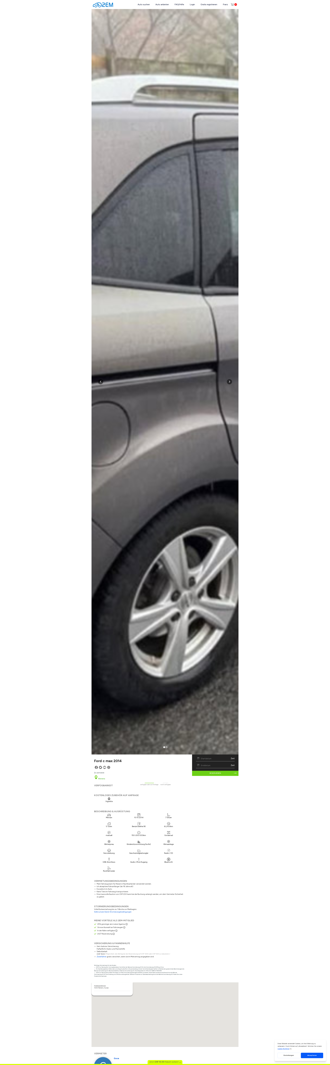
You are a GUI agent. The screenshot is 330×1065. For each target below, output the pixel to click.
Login (192, 4)
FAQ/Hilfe (179, 4)
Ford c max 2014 (108, 761)
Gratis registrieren (209, 4)
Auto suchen (144, 4)
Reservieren (215, 773)
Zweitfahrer (101, 957)
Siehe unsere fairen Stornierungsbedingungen (112, 912)
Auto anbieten (162, 4)
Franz (225, 4)
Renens (101, 779)
